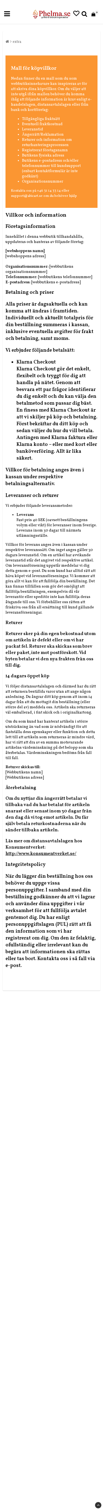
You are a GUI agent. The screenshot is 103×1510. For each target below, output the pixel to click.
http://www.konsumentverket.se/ (40, 854)
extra (17, 41)
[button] (76, 14)
